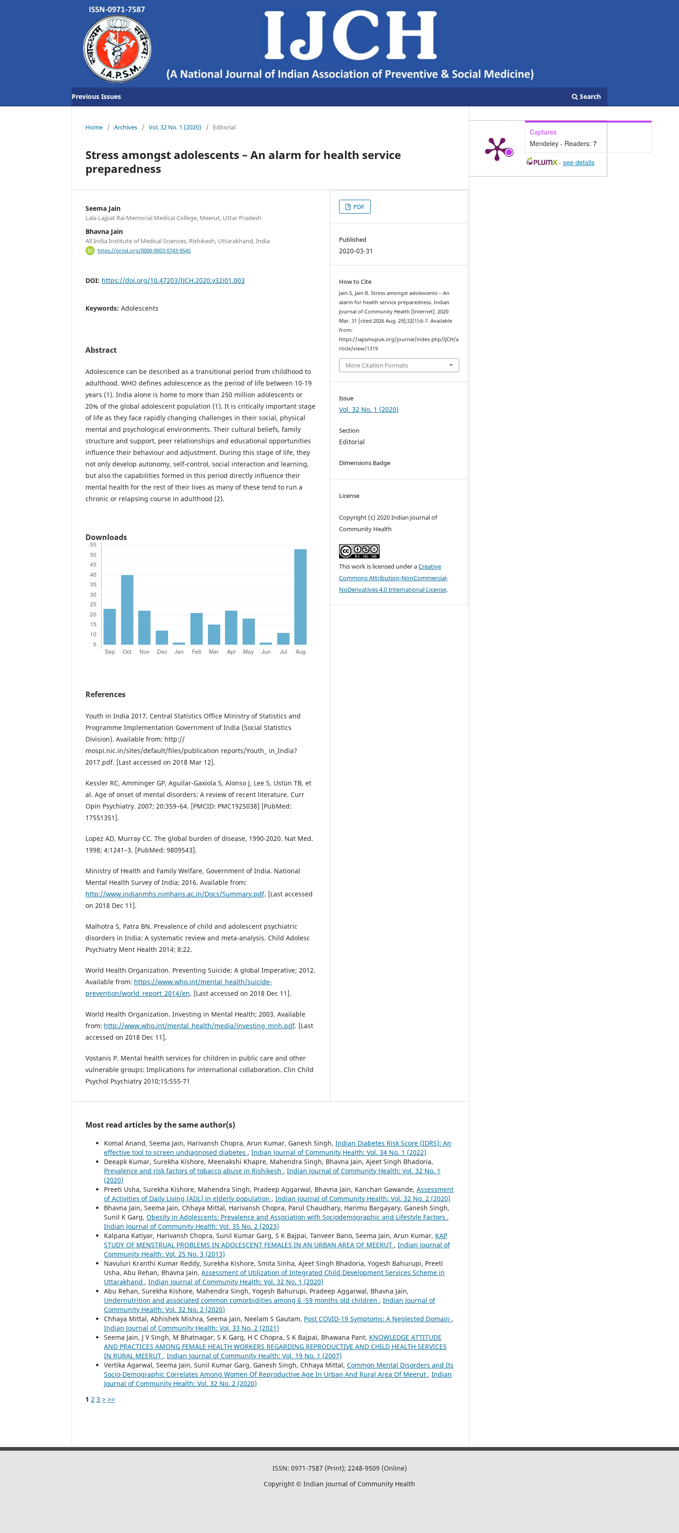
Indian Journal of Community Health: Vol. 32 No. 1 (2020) (235, 1281)
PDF (358, 206)
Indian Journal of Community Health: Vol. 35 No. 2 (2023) (191, 1226)
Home (94, 127)
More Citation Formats (377, 365)
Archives (125, 127)
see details (578, 162)
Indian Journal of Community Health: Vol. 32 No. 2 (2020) (362, 1198)
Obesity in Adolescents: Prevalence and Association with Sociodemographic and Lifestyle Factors (296, 1217)
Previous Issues (96, 96)
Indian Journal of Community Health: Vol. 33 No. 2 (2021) (191, 1328)
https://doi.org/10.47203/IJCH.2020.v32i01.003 (173, 280)
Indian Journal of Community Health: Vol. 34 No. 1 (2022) (338, 1152)
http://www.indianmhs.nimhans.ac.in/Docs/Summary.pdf (174, 893)
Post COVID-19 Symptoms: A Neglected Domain (378, 1318)
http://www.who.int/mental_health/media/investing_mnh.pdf (199, 1025)
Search (589, 96)
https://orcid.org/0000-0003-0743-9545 (144, 250)
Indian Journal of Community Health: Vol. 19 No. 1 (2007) (254, 1355)
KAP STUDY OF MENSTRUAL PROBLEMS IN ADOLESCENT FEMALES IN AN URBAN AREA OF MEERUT (275, 1240)
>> (111, 1399)
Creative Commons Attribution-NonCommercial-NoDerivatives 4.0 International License (393, 578)
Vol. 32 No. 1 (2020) (175, 127)
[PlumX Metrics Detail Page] (497, 148)
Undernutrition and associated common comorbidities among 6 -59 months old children (241, 1300)
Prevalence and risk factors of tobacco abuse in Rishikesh (193, 1170)
